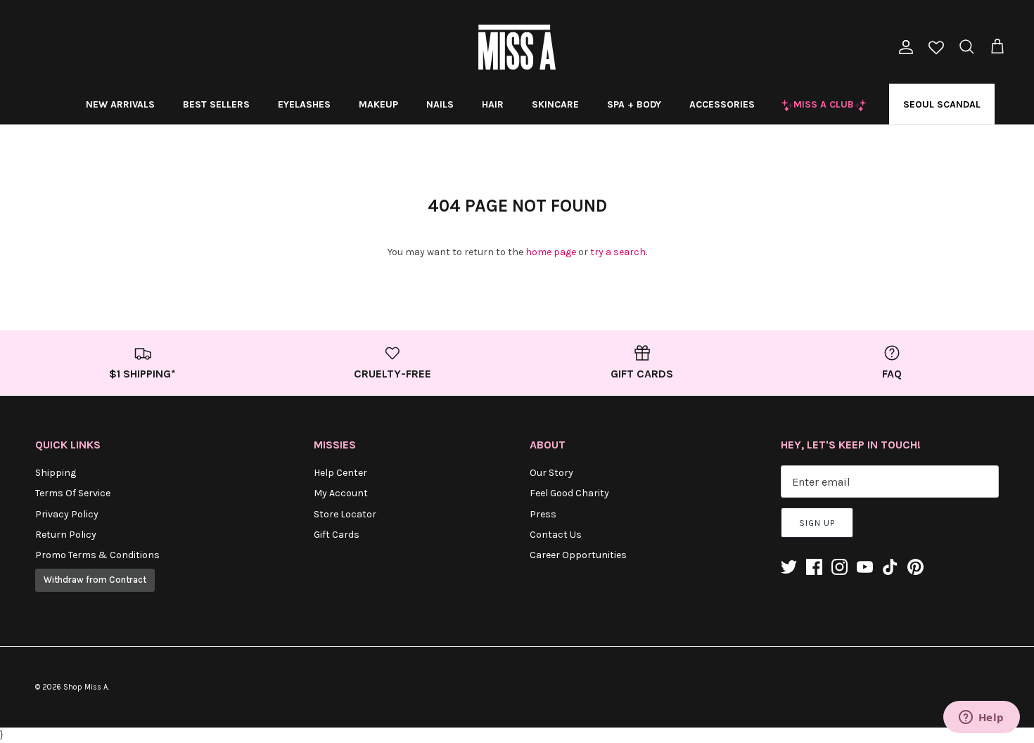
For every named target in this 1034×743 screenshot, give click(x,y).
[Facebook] (814, 567)
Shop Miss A (85, 687)
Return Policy (65, 535)
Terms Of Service (72, 493)
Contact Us (556, 535)
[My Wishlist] (936, 49)
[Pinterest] (915, 567)
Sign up (817, 523)
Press (543, 514)
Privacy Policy (66, 514)
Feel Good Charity (569, 493)
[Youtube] (865, 567)
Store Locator (345, 514)
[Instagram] (839, 567)
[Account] (903, 47)
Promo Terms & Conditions (97, 555)
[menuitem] (120, 104)
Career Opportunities (578, 555)
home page (550, 252)
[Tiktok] (890, 567)
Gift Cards (336, 535)
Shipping (55, 473)
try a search (618, 252)
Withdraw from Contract (95, 579)
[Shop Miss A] (517, 47)
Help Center (340, 473)
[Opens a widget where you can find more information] (981, 718)
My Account (341, 493)
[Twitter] (789, 567)
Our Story (551, 473)
